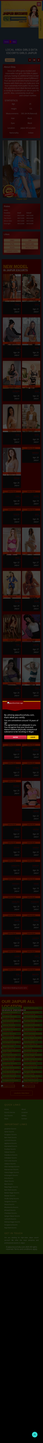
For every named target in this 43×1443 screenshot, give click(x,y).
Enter (15, 737)
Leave (32, 737)
